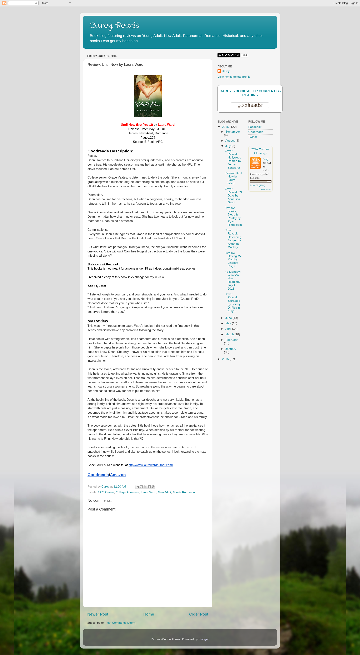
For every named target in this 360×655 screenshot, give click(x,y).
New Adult (164, 492)
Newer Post (97, 614)
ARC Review (106, 492)
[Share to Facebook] (149, 487)
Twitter (252, 136)
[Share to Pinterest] (153, 487)
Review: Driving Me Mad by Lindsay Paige (233, 259)
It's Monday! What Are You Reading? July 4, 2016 (233, 280)
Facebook (254, 126)
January (230, 348)
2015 (226, 359)
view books (266, 189)
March (230, 334)
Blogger (204, 639)
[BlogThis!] (141, 487)
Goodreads (255, 131)
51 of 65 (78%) (257, 185)
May (228, 323)
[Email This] (137, 487)
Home (148, 614)
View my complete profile (234, 76)
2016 (226, 126)
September (232, 131)
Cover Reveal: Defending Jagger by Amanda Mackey (233, 239)
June (229, 317)
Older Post (198, 614)
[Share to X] (145, 487)
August (230, 140)
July (228, 146)
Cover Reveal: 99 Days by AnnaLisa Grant (233, 195)
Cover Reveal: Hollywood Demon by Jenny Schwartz (233, 159)
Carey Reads (114, 25)
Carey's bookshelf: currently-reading (250, 93)
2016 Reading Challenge (260, 151)
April (228, 328)
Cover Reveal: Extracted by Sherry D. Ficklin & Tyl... (232, 303)
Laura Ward (148, 492)
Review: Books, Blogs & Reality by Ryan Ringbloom (233, 216)
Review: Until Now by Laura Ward (233, 178)
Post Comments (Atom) (120, 622)
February (231, 339)
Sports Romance (184, 492)
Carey (226, 71)
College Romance (127, 492)
